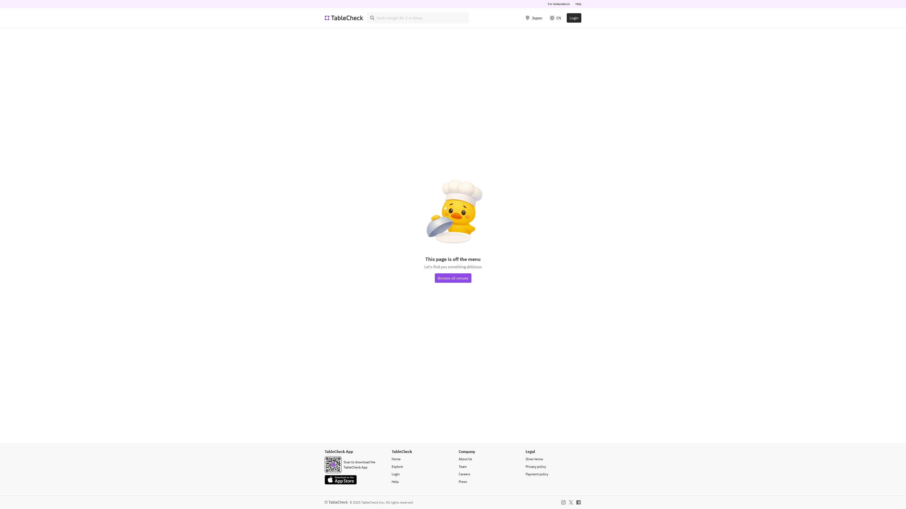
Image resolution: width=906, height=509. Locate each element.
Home (396, 459)
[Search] (372, 18)
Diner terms (534, 459)
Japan (537, 18)
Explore (397, 466)
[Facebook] (578, 502)
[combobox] (418, 18)
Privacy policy (536, 466)
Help (578, 4)
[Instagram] (563, 502)
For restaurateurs (559, 4)
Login (574, 18)
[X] (571, 502)
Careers (464, 474)
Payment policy (537, 474)
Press (463, 482)
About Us (465, 459)
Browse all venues (453, 278)
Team (463, 466)
